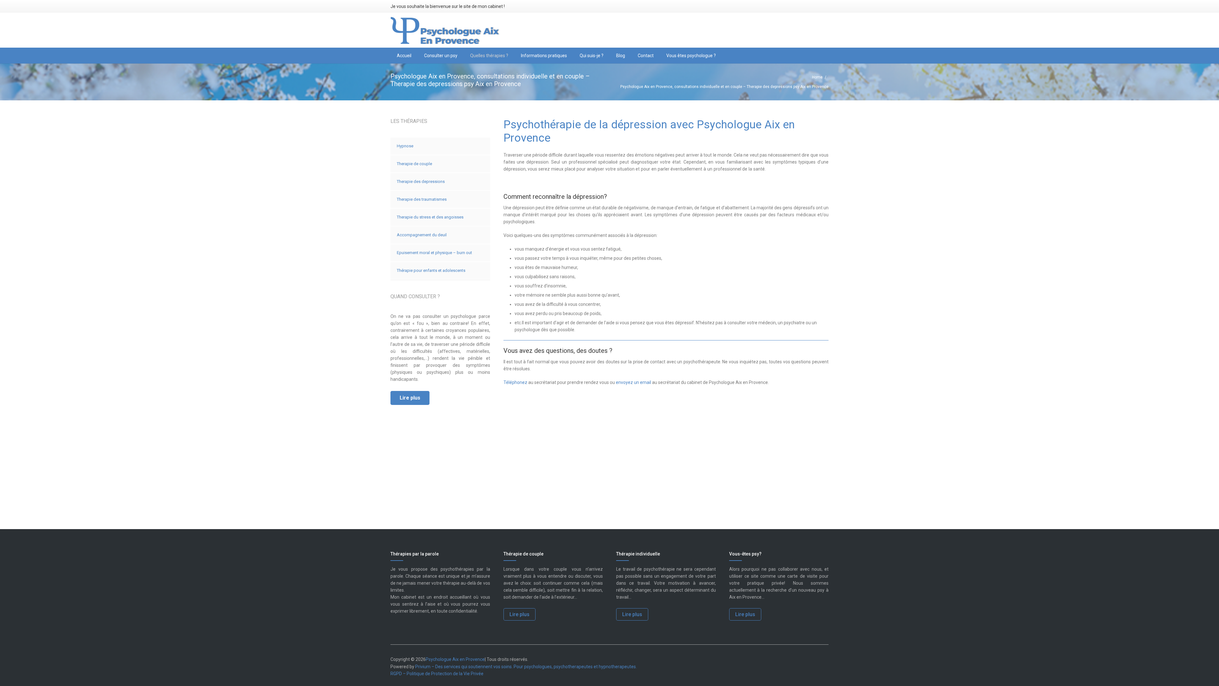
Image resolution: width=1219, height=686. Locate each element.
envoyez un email (633, 382)
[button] (460, 56)
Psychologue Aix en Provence (455, 659)
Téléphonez (515, 382)
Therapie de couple (414, 163)
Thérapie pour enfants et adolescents (431, 270)
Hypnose (405, 146)
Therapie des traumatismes (422, 199)
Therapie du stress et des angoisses (430, 217)
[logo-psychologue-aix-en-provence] (445, 30)
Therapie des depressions (421, 181)
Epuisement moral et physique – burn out (434, 252)
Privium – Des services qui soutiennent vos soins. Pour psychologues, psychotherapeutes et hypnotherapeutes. (526, 666)
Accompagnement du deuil (422, 234)
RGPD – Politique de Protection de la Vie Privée (436, 673)
